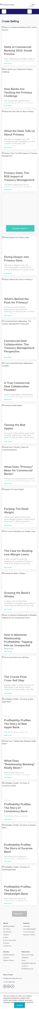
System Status (8, 960)
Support (6, 958)
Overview (26, 926)
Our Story (6, 929)
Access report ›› (20, 228)
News (24, 960)
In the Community (9, 940)
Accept (20, 1005)
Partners (6, 943)
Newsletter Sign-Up (29, 963)
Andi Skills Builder (29, 929)
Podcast (25, 966)
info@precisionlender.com (12, 978)
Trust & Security (28, 932)
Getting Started (8, 955)
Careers (6, 935)
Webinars (25, 958)
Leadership (7, 932)
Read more (8, 63)
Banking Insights (9, 926)
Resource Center (28, 955)
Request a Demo (29, 935)
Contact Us (7, 946)
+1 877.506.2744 (9, 982)
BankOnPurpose (27, 969)
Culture (5, 937)
